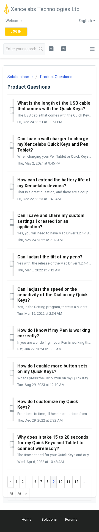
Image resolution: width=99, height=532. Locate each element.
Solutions (49, 519)
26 (19, 494)
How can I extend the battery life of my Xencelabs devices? (53, 182)
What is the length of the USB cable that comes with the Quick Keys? (53, 105)
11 (68, 482)
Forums (71, 519)
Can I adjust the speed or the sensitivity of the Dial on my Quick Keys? (52, 295)
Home (26, 519)
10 (60, 482)
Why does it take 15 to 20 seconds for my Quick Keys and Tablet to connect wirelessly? (52, 443)
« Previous (10, 482)
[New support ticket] (51, 49)
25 (11, 494)
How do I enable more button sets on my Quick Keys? (52, 368)
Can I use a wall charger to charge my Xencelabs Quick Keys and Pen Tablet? (52, 144)
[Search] (41, 49)
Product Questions (56, 77)
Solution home (20, 77)
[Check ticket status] (64, 49)
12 (76, 482)
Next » (26, 494)
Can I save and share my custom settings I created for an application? (50, 221)
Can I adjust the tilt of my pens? (49, 257)
